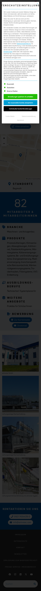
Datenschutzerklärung (24, 44)
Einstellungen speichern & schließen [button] (20, 97)
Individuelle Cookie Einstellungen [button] (20, 109)
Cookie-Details (10, 116)
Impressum (20, 120)
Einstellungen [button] (8, 52)
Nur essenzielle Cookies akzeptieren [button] (20, 103)
